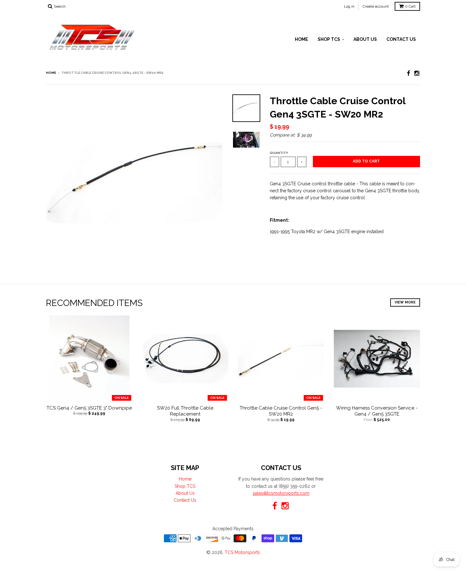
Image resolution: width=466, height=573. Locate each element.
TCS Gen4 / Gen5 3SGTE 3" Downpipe (89, 408)
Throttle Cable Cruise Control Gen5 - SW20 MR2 (281, 411)
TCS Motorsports (242, 552)
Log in (349, 6)
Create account (376, 6)
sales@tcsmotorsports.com (281, 493)
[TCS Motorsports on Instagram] (417, 73)
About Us (365, 39)
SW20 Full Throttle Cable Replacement (185, 411)
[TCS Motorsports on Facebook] (408, 73)
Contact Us (401, 39)
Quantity (279, 153)
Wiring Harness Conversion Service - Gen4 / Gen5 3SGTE (376, 411)
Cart (410, 6)
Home (301, 39)
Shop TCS (329, 39)
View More (405, 302)
